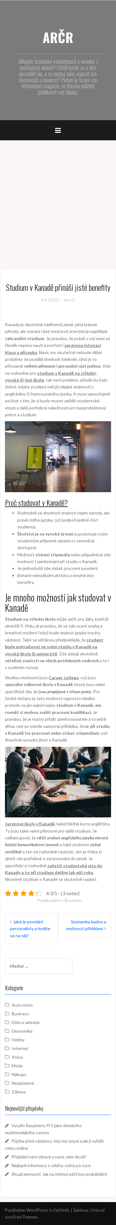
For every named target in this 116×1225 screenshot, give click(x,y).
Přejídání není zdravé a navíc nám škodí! (48, 1156)
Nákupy (19, 1074)
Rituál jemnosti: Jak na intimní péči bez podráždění (59, 1174)
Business (73, 900)
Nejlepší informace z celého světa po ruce (51, 1165)
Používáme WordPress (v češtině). (37, 1210)
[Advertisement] (58, 201)
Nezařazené (23, 1083)
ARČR (58, 37)
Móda (17, 1065)
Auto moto (22, 1005)
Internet (20, 1048)
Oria (94, 1210)
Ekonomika (22, 1031)
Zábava (19, 1091)
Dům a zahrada (26, 1022)
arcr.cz (69, 299)
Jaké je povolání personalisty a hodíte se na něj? (30, 928)
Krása (17, 1057)
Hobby (18, 1039)
